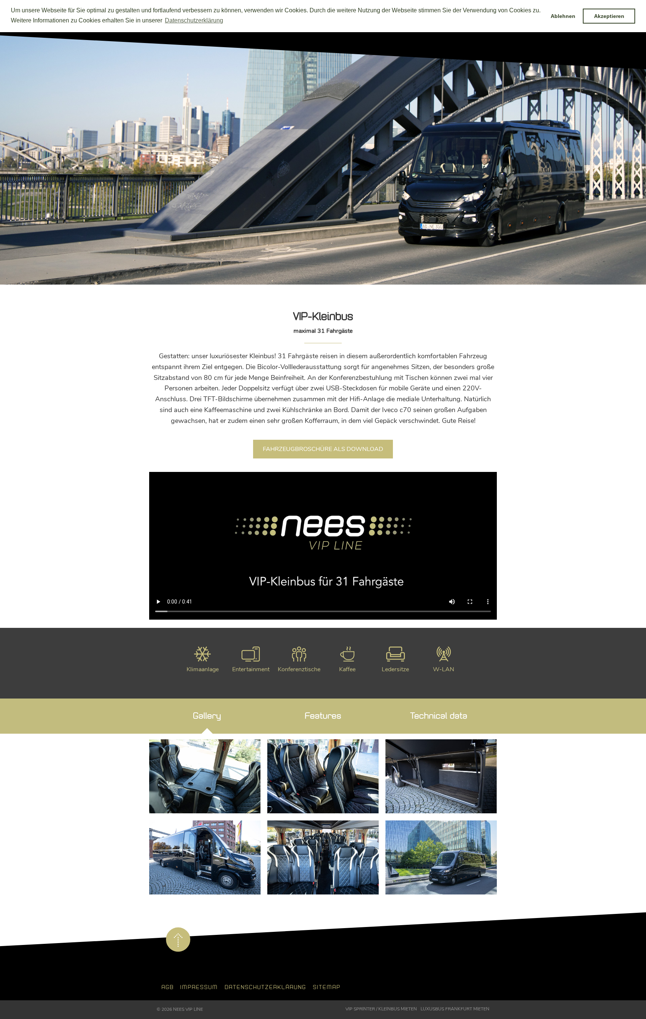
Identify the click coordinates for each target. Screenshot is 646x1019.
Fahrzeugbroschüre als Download (323, 449)
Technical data (438, 716)
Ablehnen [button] (563, 16)
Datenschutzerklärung (265, 987)
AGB (168, 987)
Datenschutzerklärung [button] (194, 20)
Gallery (207, 716)
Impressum (199, 987)
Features (323, 716)
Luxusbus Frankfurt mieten (455, 1009)
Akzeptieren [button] (609, 16)
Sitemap (327, 987)
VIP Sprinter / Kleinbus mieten (381, 1009)
